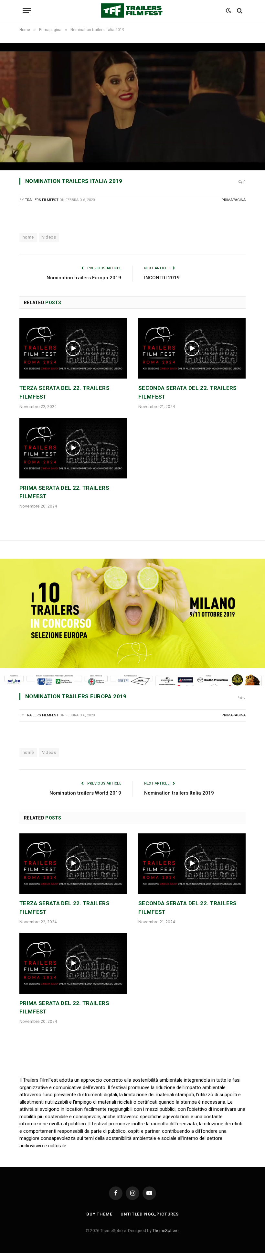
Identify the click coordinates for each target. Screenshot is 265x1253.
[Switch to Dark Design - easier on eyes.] (228, 11)
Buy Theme (99, 1214)
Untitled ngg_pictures (150, 1214)
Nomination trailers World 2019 (85, 793)
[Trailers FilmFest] (132, 10)
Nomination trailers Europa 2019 (84, 278)
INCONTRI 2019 (162, 278)
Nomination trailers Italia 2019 (179, 793)
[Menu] (27, 10)
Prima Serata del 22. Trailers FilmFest (64, 492)
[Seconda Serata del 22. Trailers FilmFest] (192, 348)
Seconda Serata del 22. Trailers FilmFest (187, 392)
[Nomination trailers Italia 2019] (132, 106)
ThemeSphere (165, 1230)
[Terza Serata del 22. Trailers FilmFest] (73, 348)
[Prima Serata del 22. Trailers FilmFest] (73, 448)
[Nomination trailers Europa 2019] (132, 622)
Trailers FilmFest (41, 200)
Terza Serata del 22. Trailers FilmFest (64, 392)
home (28, 237)
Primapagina (233, 200)
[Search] (239, 10)
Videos (49, 237)
